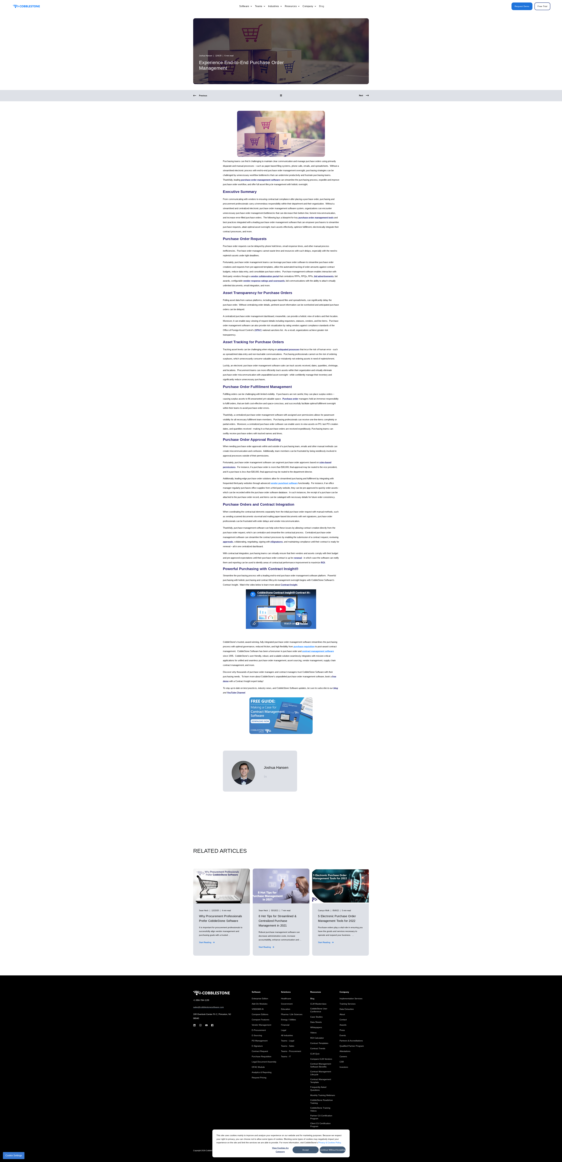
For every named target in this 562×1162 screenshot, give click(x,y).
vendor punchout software (284, 483)
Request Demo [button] (522, 6)
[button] (553, 1153)
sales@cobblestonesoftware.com (208, 1007)
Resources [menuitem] (315, 992)
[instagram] (200, 1025)
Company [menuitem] (344, 992)
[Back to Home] (26, 6)
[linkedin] (195, 1025)
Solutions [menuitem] (286, 992)
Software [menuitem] (256, 992)
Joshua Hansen (205, 56)
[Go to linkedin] (265, 776)
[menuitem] (251, 6)
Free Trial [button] (542, 6)
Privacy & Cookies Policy (329, 1142)
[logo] (211, 993)
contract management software (318, 651)
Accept (305, 1150)
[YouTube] (206, 1025)
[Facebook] (211, 1025)
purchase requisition (304, 646)
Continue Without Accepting (332, 1150)
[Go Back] (281, 96)
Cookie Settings (13, 1155)
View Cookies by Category (280, 1150)
